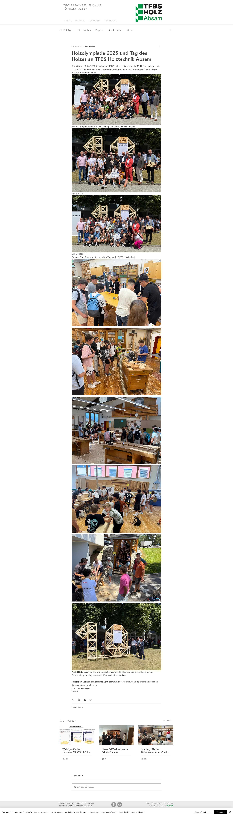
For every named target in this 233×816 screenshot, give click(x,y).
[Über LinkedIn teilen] (84, 700)
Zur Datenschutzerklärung (134, 812)
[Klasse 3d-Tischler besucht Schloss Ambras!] (116, 735)
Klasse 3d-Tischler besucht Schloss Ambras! (115, 750)
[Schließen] (230, 812)
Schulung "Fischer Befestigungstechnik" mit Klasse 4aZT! (154, 750)
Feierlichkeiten (84, 30)
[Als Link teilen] (90, 700)
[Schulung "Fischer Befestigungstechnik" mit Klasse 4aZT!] (155, 735)
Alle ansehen (169, 721)
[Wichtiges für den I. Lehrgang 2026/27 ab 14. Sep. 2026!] (77, 735)
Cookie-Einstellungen (203, 812)
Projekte (100, 30)
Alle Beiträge (65, 30)
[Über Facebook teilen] (73, 700)
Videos (130, 30)
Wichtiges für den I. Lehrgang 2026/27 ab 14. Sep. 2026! (75, 750)
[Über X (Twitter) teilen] (79, 700)
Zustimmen (220, 812)
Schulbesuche (115, 30)
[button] (170, 30)
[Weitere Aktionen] (159, 46)
